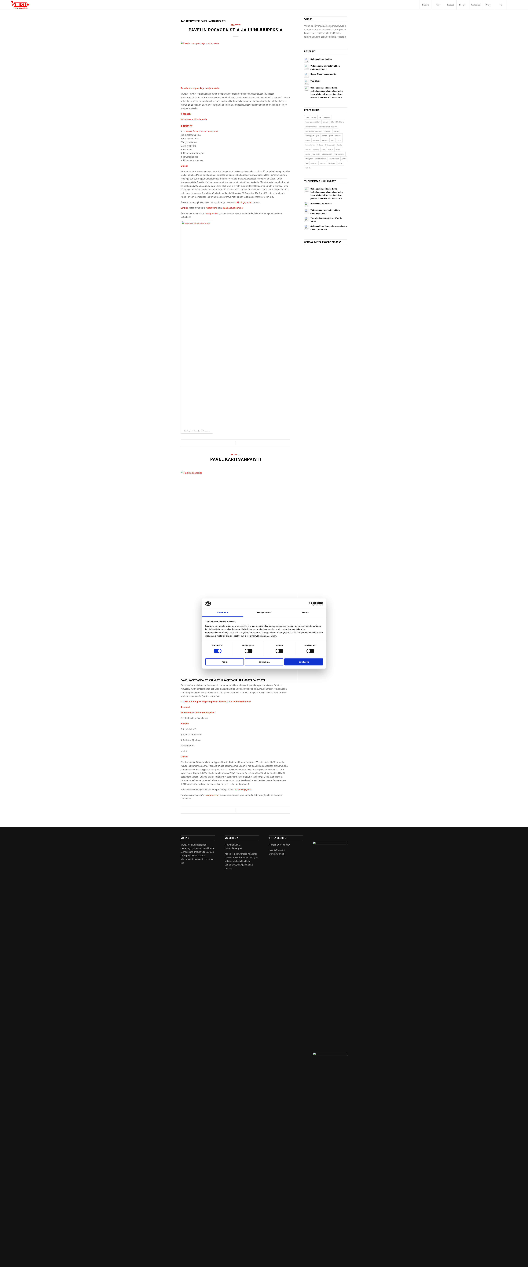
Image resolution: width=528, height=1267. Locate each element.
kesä (332, 140)
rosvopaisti (309, 158)
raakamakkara (339, 154)
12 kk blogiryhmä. (243, 789)
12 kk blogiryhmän (243, 202)
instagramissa (211, 213)
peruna (308, 154)
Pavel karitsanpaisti (235, 459)
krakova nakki (330, 145)
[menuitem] (425, 5)
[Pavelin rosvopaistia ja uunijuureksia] (235, 62)
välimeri (340, 163)
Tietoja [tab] (305, 613)
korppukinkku (310, 145)
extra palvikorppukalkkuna (328, 126)
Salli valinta (264, 662)
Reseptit (235, 25)
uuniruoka (314, 163)
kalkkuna (338, 135)
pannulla (330, 149)
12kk (307, 117)
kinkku (339, 140)
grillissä (336, 131)
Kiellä (224, 662)
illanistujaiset (310, 135)
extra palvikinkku (311, 126)
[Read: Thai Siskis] (306, 82)
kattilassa (325, 140)
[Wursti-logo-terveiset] (20, 5)
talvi (307, 163)
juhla (317, 135)
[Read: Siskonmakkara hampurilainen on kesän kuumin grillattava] (306, 227)
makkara (316, 149)
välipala (308, 168)
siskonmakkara (334, 158)
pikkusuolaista (327, 154)
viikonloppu (331, 163)
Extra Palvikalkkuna (337, 122)
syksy (344, 158)
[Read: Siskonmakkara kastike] (306, 60)
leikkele (308, 149)
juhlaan (324, 135)
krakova (320, 145)
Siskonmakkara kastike (321, 59)
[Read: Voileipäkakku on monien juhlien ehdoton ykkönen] (306, 67)
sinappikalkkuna (320, 158)
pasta (338, 149)
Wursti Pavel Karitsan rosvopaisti (202, 131)
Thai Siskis (315, 81)
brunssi (325, 122)
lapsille (339, 145)
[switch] (248, 651)
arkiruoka (327, 117)
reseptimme (211, 207)
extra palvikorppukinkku (313, 131)
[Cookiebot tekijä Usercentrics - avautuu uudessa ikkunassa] (311, 603)
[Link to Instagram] (511, 5)
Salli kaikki (304, 662)
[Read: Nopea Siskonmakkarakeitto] (306, 75)
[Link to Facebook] (515, 5)
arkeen (313, 117)
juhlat (331, 135)
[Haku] (501, 5)
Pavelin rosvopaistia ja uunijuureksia (236, 29)
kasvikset (316, 140)
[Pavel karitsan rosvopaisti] (235, 574)
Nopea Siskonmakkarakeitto (323, 74)
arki (320, 117)
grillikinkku (327, 131)
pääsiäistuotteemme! (233, 207)
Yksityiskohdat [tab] (264, 613)
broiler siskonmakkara (313, 122)
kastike (308, 140)
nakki (323, 149)
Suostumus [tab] (222, 613)
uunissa (322, 163)
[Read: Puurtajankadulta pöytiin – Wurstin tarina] (306, 219)
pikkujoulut (316, 154)
